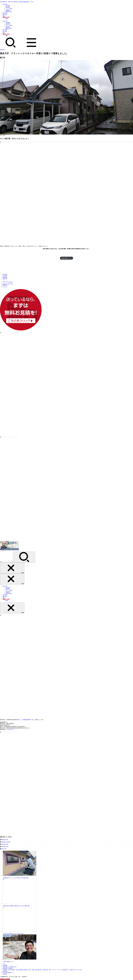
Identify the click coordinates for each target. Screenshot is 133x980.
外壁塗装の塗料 (4, 839)
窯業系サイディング (8, 284)
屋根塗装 (8, 7)
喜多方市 (5, 285)
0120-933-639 (10, 729)
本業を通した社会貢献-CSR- (10, 966)
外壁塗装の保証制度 (6, 842)
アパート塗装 (9, 8)
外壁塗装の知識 (5, 846)
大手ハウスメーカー (8, 281)
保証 (4, 15)
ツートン (5, 287)
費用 (7, 18)
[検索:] (6, 561)
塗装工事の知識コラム (8, 972)
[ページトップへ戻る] (10, 979)
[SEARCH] (10, 47)
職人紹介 (5, 14)
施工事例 (5, 13)
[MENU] (31, 47)
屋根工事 (5, 278)
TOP (4, 964)
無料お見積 (4, 848)
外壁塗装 (8, 5)
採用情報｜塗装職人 (8, 968)
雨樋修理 (8, 10)
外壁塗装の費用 (5, 844)
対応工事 (5, 4)
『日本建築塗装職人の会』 (27, 719)
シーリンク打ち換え (8, 282)
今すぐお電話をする (5, 979)
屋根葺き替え (9, 11)
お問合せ (5, 974)
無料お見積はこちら (66, 258)
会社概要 (5, 965)
